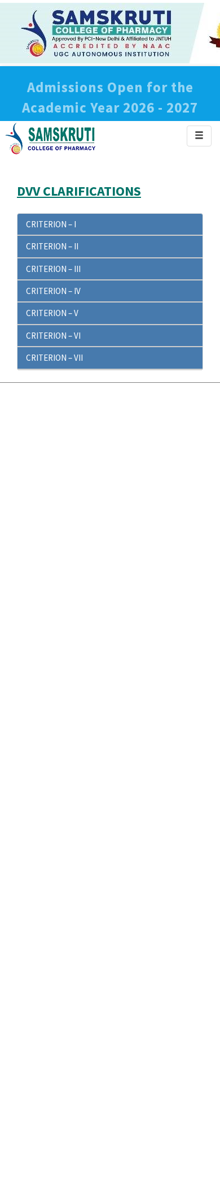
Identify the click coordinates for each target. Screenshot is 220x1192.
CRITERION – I (51, 224)
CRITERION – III (53, 269)
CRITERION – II (52, 246)
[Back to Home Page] (51, 138)
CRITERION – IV (53, 291)
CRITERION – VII (54, 357)
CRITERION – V (52, 313)
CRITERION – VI (53, 335)
